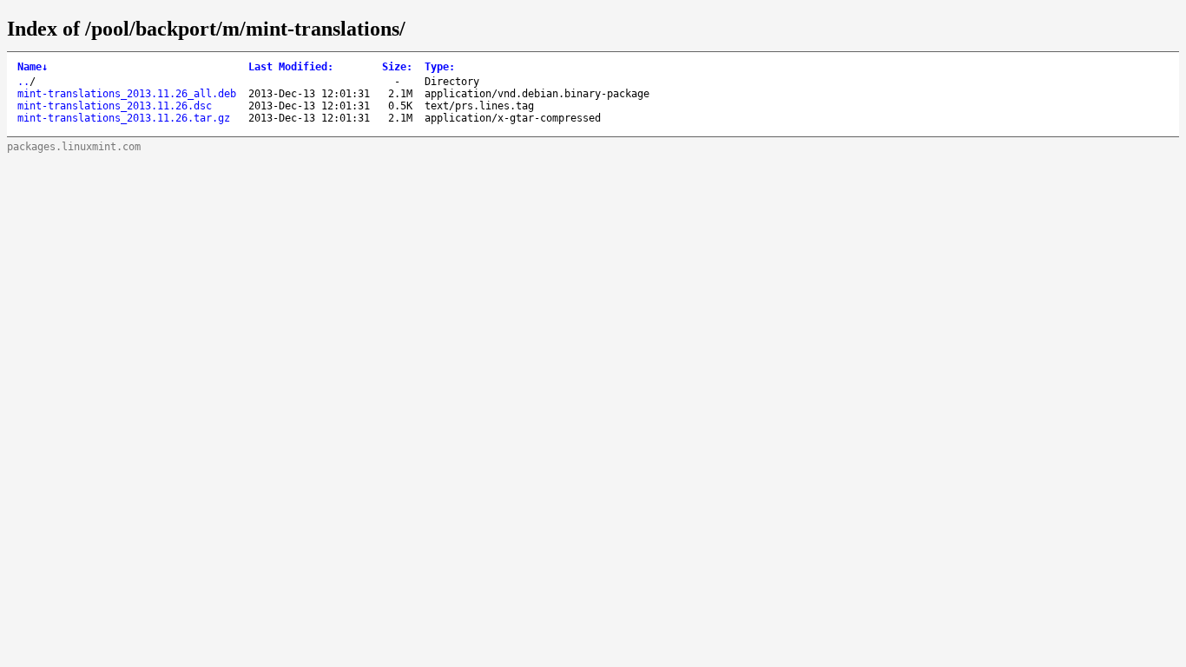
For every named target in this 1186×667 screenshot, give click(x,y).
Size (397, 67)
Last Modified (290, 67)
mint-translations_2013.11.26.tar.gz (123, 118)
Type (440, 67)
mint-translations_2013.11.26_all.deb (126, 94)
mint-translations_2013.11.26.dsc (114, 106)
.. (23, 82)
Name (32, 67)
